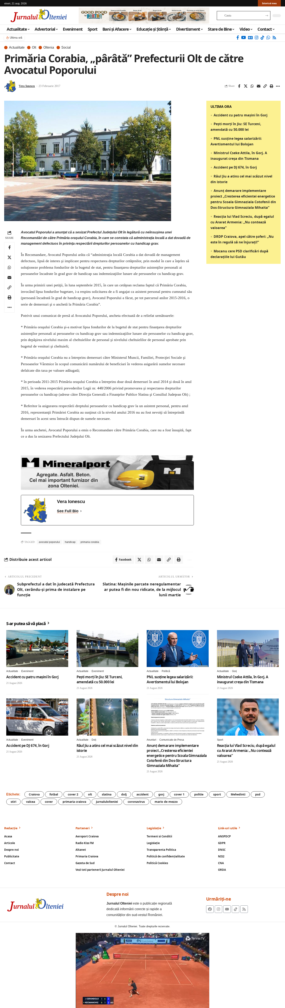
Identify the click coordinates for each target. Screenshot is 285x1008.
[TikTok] (262, 37)
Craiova (34, 794)
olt (90, 794)
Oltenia (48, 47)
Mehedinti (238, 794)
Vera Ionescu (27, 86)
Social (66, 47)
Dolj (94, 739)
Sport (220, 739)
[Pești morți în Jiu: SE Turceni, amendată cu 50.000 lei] (108, 648)
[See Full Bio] (80, 511)
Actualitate (17, 47)
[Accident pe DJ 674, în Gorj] (37, 717)
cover (49, 802)
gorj (161, 794)
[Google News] (250, 37)
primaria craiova (74, 802)
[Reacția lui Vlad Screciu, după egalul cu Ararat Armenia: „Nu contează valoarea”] (248, 717)
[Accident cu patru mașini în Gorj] (37, 648)
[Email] (258, 86)
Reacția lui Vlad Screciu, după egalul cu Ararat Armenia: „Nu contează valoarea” (242, 222)
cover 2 (73, 794)
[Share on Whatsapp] (252, 86)
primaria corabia (90, 542)
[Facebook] (237, 37)
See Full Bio (67, 511)
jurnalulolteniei (107, 802)
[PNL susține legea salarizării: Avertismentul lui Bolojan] (178, 648)
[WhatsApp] (268, 37)
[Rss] (274, 37)
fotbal (53, 794)
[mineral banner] (107, 472)
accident (142, 794)
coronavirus (136, 802)
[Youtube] (227, 909)
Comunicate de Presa (171, 739)
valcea (30, 802)
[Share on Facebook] (239, 86)
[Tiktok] (235, 909)
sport (217, 794)
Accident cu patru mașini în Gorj (240, 115)
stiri (13, 802)
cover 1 (179, 794)
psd (257, 794)
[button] (265, 86)
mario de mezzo (166, 802)
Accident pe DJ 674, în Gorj (235, 167)
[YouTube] (243, 37)
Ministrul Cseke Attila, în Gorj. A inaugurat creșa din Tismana (242, 679)
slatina (106, 794)
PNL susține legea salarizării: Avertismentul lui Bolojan (170, 679)
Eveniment (27, 671)
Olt (34, 47)
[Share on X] (245, 86)
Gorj (234, 671)
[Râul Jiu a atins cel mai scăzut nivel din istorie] (108, 717)
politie (198, 794)
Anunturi (151, 739)
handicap (70, 542)
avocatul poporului (49, 542)
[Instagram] (257, 37)
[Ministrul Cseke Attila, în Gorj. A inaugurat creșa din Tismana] (248, 648)
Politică (166, 671)
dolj (124, 794)
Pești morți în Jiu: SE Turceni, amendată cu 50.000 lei (100, 679)
